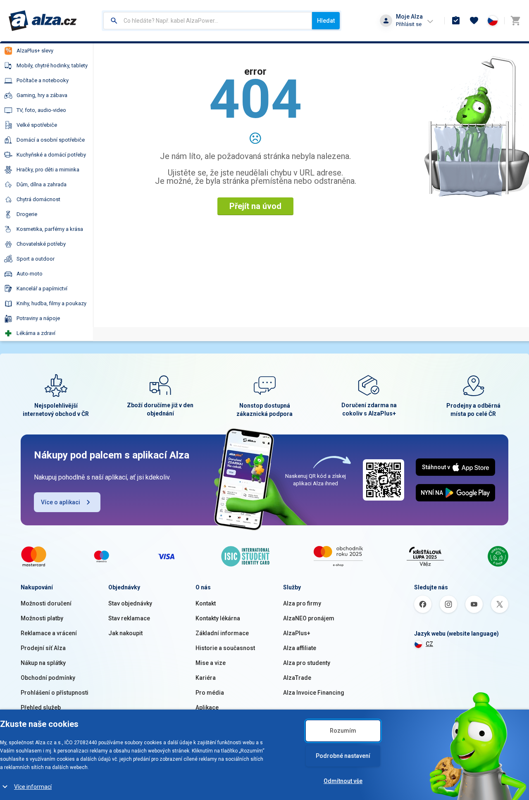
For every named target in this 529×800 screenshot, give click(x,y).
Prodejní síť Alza (43, 648)
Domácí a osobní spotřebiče (51, 140)
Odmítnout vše (343, 781)
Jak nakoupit (125, 633)
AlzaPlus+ (296, 633)
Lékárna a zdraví (36, 333)
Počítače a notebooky (43, 80)
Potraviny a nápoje (38, 318)
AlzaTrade (297, 677)
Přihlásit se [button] (409, 24)
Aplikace (207, 707)
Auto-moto (30, 274)
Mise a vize (210, 663)
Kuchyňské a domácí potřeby (51, 155)
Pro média (209, 692)
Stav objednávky (130, 603)
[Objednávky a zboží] (456, 21)
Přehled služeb (41, 707)
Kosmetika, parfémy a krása (50, 229)
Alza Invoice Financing (313, 692)
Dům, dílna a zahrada (42, 184)
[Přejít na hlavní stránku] (43, 20)
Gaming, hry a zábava (42, 95)
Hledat (326, 20)
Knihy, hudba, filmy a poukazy (51, 303)
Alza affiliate (299, 648)
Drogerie (27, 214)
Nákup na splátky (43, 663)
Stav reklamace (129, 618)
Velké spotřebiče (37, 125)
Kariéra (205, 677)
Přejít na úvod (255, 206)
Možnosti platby (42, 618)
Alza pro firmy (302, 603)
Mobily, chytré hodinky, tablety (52, 65)
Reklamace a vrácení (49, 633)
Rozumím (343, 730)
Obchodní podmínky (48, 677)
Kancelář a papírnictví (42, 288)
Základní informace (222, 633)
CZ (429, 644)
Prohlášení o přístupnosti (54, 692)
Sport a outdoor (36, 259)
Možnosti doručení (46, 603)
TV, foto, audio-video (41, 110)
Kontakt (205, 603)
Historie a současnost (225, 648)
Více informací (33, 786)
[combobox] (207, 20)
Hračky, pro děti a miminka (48, 169)
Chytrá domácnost (38, 199)
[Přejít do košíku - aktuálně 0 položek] (515, 21)
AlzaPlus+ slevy (35, 50)
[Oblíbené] (474, 21)
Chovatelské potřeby (41, 244)
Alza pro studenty (306, 663)
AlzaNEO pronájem (308, 618)
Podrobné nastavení (343, 756)
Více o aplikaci (60, 502)
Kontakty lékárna (217, 618)
